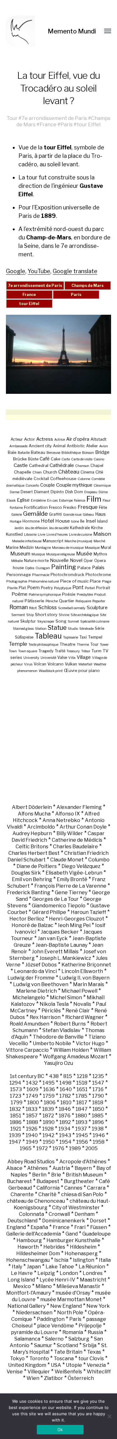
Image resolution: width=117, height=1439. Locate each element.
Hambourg (29, 1240)
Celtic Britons (32, 847)
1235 (98, 1076)
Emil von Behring (32, 879)
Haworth (28, 1247)
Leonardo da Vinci (35, 971)
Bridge (102, 452)
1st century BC (27, 1076)
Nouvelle (59, 560)
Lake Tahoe (60, 1267)
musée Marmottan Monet (71, 1299)
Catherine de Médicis (77, 840)
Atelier (92, 446)
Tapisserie (70, 637)
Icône (75, 521)
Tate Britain (68, 1352)
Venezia (96, 1365)
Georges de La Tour (55, 899)
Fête (103, 507)
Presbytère (85, 595)
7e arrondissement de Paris (54, 118)
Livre (41, 535)
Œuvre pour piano (82, 670)
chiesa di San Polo (82, 1194)
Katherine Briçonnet (86, 965)
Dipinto (57, 491)
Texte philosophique (43, 645)
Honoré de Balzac (32, 925)
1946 (99, 1135)
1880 (81, 1116)
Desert (27, 491)
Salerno (54, 1339)
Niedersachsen (34, 1313)
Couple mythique (74, 485)
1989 (75, 1148)
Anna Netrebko (61, 820)
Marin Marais (88, 984)
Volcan (40, 664)
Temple (18, 644)
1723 (15, 1096)
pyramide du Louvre (34, 1332)
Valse (62, 657)
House (62, 521)
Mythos (100, 554)
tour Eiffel (88, 124)
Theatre (68, 644)
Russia (95, 1332)
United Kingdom (27, 1365)
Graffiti (55, 514)
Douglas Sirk (26, 873)
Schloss (47, 607)
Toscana (64, 1358)
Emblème (38, 501)
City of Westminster (76, 1208)
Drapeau (90, 492)
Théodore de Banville (58, 1037)
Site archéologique (85, 615)
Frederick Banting (28, 892)
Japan (34, 1267)
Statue (57, 627)
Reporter (98, 601)
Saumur (43, 1345)
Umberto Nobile (52, 1043)
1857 (32, 1116)
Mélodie (17, 561)
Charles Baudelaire (75, 847)
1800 (33, 1103)
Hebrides (54, 1247)
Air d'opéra (77, 439)
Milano (44, 1286)
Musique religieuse (60, 554)
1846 (65, 1109)
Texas (94, 1352)
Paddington (51, 1319)
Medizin (27, 547)
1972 (42, 1148)
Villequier (38, 1372)
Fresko (69, 507)
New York (98, 1306)
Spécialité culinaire (94, 621)
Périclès (51, 1011)
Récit (33, 608)
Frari (79, 1227)
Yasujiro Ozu (58, 1063)
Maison (102, 534)
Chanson (82, 466)
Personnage (19, 574)
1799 (16, 1103)
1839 (48, 1109)
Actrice (59, 440)
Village (84, 657)
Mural (106, 547)
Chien (37, 472)
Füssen (98, 1227)
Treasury (73, 651)
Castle (21, 465)
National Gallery (26, 1306)
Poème (19, 594)
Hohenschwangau (28, 1260)
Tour (12, 118)
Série (99, 628)
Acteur (17, 439)
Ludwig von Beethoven (40, 984)
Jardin (19, 528)
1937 (81, 1129)
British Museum (84, 1175)
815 (67, 1076)
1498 (65, 1083)
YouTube (39, 271)
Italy (17, 1267)
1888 (32, 1122)
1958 (99, 1142)
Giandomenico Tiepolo (58, 906)
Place (95, 581)
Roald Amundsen (29, 1024)
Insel (91, 521)
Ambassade (18, 446)
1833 (31, 1109)
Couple (47, 485)
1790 (98, 1096)
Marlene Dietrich (36, 991)
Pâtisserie (34, 600)
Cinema (87, 472)
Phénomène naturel (43, 581)
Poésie (69, 594)
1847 (82, 1109)
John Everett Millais (55, 952)
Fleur (106, 501)
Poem (33, 587)
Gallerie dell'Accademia (33, 1234)
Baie (12, 452)
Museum (20, 554)
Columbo (99, 860)
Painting (63, 567)
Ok (60, 1429)
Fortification (36, 507)
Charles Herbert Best (34, 853)
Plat (22, 587)
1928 (48, 1129)
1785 (81, 1096)
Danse (14, 492)
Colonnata (31, 1214)
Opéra (29, 568)
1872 (48, 1116)
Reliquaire (83, 601)
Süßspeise (24, 637)
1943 (65, 1135)
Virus (28, 664)
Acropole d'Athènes (82, 1162)
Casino (99, 459)
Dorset (98, 1221)
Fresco (55, 507)
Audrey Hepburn (32, 833)
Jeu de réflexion (36, 528)
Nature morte (36, 560)
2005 (91, 1148)
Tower (104, 645)
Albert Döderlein (32, 807)
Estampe (66, 501)
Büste (33, 459)
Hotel (47, 521)
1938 (98, 1129)
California (48, 1188)
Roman (18, 607)
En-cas (52, 501)
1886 (16, 1122)
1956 (82, 1142)
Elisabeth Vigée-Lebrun (74, 873)
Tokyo (17, 1358)
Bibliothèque (71, 453)
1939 (15, 1135)
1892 (65, 1122)
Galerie (16, 515)
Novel (76, 560)
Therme (83, 645)
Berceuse (53, 453)
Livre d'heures (57, 535)
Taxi (83, 637)
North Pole (70, 1313)
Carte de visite (81, 459)
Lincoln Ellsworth (82, 971)
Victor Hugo (90, 1043)
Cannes (73, 1188)
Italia (105, 1260)
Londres (93, 1273)
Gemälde (35, 513)
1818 (97, 1103)
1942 (48, 1135)
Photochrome (98, 574)
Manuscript (53, 541)
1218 (82, 1076)
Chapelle (22, 471)
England (16, 1227)
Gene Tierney (71, 892)
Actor (29, 439)
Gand (72, 1234)
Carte (65, 459)
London (69, 1273)
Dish (69, 491)
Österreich (81, 1378)
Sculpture (97, 607)
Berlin (39, 1175)
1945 (82, 1135)
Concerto (32, 486)
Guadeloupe (96, 1234)
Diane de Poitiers (37, 866)
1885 (98, 1116)
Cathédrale (62, 465)
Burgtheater (79, 1181)
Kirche (97, 527)
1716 (98, 1089)
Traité (60, 651)
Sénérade (86, 629)
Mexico (22, 1286)
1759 (49, 1096)
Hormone (31, 521)
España (39, 1227)
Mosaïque (92, 548)
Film (93, 499)
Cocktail (41, 478)
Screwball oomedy (71, 608)
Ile (82, 521)
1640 (66, 1089)
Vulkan (71, 664)
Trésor (85, 651)
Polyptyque (62, 588)
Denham (85, 1214)
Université (48, 658)
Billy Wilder (69, 833)
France (48, 124)
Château (68, 471)
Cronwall (59, 1214)
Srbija (89, 1345)
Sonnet (73, 621)
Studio (73, 629)
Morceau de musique (68, 548)
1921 (15, 1129)
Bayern (83, 1168)
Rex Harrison (45, 1017)
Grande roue (72, 515)
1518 (81, 1083)
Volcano (55, 663)
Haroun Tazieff (88, 912)
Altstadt (98, 439)
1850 (98, 1109)
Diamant (41, 491)
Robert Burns (70, 1024)
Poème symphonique (45, 595)
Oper (88, 560)
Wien (33, 1378)
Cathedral (38, 465)
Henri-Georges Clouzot (76, 919)
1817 (81, 1103)
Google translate (75, 271)
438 (54, 1076)
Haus (100, 514)
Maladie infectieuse (26, 541)
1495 (48, 1083)
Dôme (103, 492)
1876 (65, 1116)
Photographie (16, 581)
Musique (38, 554)
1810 (65, 1103)
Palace (84, 567)
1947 (15, 1142)
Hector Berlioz (26, 919)
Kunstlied (14, 534)
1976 (58, 1148)
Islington (83, 1260)
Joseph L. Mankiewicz (65, 958)
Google (15, 271)
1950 (49, 1142)
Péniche (52, 601)
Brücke (20, 458)
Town (13, 651)
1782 (65, 1096)
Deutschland (22, 1221)
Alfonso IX (67, 814)
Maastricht (93, 1280)
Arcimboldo (41, 827)
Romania (72, 1332)
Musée (84, 554)
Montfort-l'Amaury (28, 1293)
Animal (59, 446)
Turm (96, 650)
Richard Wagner (84, 1017)
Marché (99, 541)
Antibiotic (76, 446)
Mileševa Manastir (78, 1286)
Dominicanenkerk (63, 1221)
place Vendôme (55, 1326)
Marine (12, 547)
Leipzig (46, 1273)
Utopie (74, 1365)
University (31, 658)
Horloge (15, 521)
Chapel (96, 465)
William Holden (71, 1050)
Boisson (88, 453)
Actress (44, 439)
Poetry (47, 587)
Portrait (103, 587)
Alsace (14, 1168)
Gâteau (88, 515)
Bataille (24, 453)
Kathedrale (80, 527)
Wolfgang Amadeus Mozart (75, 1057)
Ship (30, 615)
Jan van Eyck (53, 938)
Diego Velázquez (80, 866)
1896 (98, 1122)
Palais (98, 567)
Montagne (43, 548)
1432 (32, 1083)
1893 (81, 1122)
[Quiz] (27, 31)
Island (102, 521)
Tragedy (45, 651)
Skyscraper (45, 621)
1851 (15, 1116)
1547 (98, 1083)
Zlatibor (53, 1378)
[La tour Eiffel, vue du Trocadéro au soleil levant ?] (58, 354)
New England (66, 1306)
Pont (78, 587)
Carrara (96, 1188)
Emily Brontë (72, 879)
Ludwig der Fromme (31, 978)
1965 (26, 1148)
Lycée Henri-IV (57, 1280)
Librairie (30, 535)
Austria (61, 1168)
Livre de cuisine (80, 535)
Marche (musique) (78, 541)
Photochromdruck (67, 574)
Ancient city (40, 445)
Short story (46, 614)
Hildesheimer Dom (38, 1253)
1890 (49, 1122)
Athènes (37, 1168)
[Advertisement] (58, 738)
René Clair (78, 1011)
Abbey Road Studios (31, 1162)
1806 (50, 1103)
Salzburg (78, 1339)
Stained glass (23, 629)
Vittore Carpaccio (27, 1050)
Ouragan (43, 568)
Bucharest (19, 1181)
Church (50, 471)
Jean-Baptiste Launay (61, 945)
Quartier (66, 601)
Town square (27, 651)
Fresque (88, 507)
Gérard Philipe (49, 912)
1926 (31, 1129)
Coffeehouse (63, 478)
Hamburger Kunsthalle (73, 1240)
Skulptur (28, 621)
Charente (22, 1194)
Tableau (48, 635)
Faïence (79, 501)
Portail (90, 588)
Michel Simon (66, 997)
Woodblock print (51, 671)
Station (40, 629)
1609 (32, 1089)
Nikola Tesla (54, 1004)
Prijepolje (90, 1326)
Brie (56, 1175)
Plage (106, 581)
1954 (65, 1142)
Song (61, 621)
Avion (103, 446)
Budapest (48, 1181)
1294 (15, 1083)
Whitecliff (99, 1372)
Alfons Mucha (34, 814)
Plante (12, 588)
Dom (78, 491)
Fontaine (16, 508)
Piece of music (74, 581)
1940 (32, 1135)
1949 (32, 1142)
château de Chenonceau (36, 1201)
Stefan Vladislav (61, 1030)
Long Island (21, 1280)
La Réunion (92, 1267)
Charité (47, 1194)
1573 (16, 1089)
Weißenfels (68, 1372)
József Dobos (41, 965)
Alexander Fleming (79, 807)
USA (56, 1365)
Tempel (95, 636)
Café (45, 459)
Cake (55, 459)
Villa (72, 658)
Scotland (67, 1345)
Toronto (39, 1358)
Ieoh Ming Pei (74, 925)
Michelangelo (28, 997)
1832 (15, 1109)
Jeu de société (59, 528)
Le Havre (22, 1273)
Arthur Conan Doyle (83, 827)
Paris (67, 124)
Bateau (38, 452)
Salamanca (27, 1339)
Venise (15, 1372)
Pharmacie (40, 575)
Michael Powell (79, 991)
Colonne (84, 479)
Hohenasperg (81, 1253)
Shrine (64, 615)
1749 (32, 1096)
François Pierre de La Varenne (70, 886)
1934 (64, 1129)
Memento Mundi (72, 31)
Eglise (23, 500)
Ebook (11, 501)
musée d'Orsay (73, 1293)
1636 (49, 1089)
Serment (18, 615)
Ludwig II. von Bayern (84, 978)
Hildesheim (83, 1247)
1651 (82, 1089)
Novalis (82, 1004)
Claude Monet (67, 860)
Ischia (61, 1260)
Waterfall (85, 664)
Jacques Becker (60, 932)
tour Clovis (91, 1358)
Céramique (102, 486)
